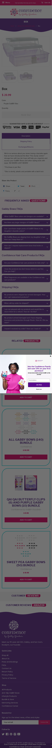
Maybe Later (39, 389)
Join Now (39, 385)
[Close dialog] (50, 356)
